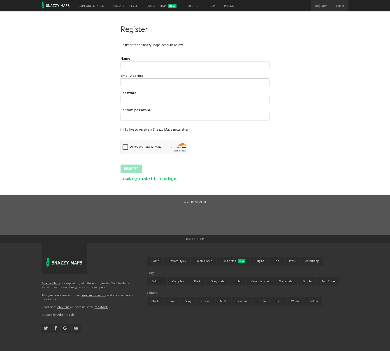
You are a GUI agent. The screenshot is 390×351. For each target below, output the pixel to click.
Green (205, 301)
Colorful (156, 281)
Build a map (161, 6)
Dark (197, 281)
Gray (188, 301)
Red (278, 301)
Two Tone (328, 281)
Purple (261, 301)
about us (63, 307)
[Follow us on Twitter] (46, 328)
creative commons (93, 295)
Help (211, 6)
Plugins (192, 6)
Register (321, 6)
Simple (307, 281)
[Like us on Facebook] (55, 328)
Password (128, 93)
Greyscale (218, 281)
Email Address (132, 75)
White (295, 301)
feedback (101, 307)
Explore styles (91, 6)
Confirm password (135, 110)
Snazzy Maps (51, 283)
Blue (172, 301)
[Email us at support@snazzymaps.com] (76, 328)
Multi (223, 301)
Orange (242, 301)
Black (155, 301)
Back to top (195, 239)
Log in (340, 6)
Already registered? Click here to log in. (149, 179)
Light (237, 281)
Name (125, 58)
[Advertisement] (195, 215)
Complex (178, 281)
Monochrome (260, 281)
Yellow (313, 301)
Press (229, 6)
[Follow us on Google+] (66, 328)
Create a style (125, 6)
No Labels (285, 281)
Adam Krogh (65, 315)
